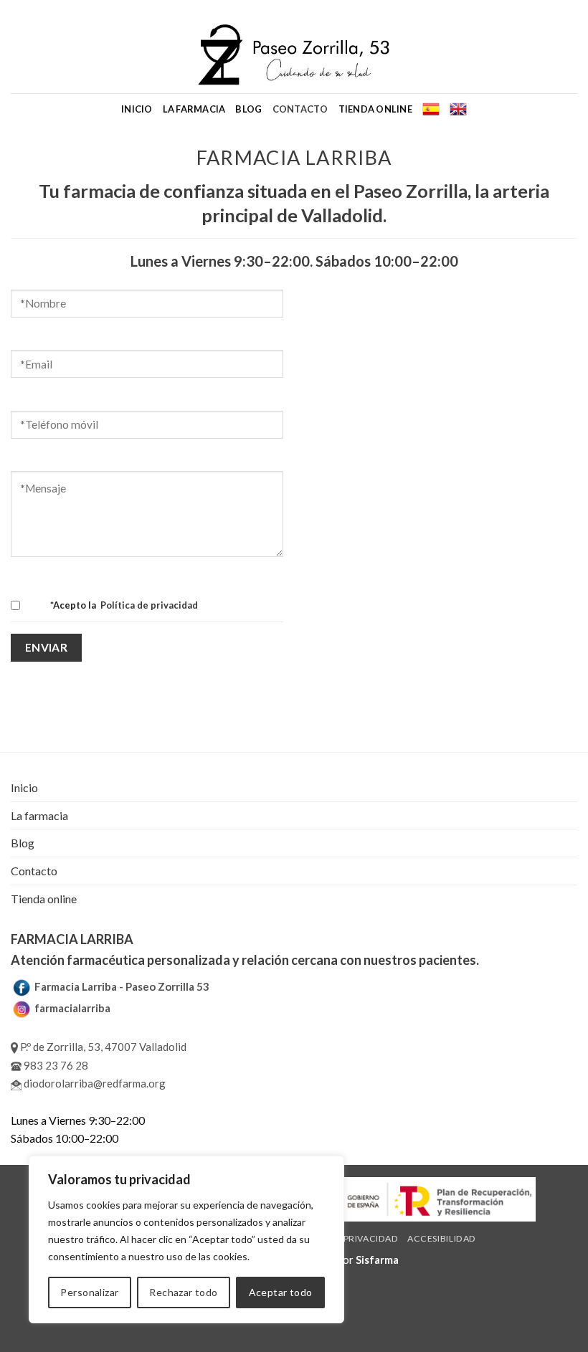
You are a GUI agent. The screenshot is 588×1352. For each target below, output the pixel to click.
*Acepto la (124, 605)
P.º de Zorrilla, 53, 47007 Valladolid (102, 1046)
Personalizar (89, 1292)
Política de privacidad (148, 605)
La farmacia (194, 109)
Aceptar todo (281, 1292)
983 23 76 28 (55, 1065)
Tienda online (375, 109)
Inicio (137, 109)
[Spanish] (431, 109)
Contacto (300, 109)
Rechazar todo (183, 1292)
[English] (458, 109)
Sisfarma (377, 1260)
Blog (248, 109)
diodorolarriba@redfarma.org (94, 1083)
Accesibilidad (441, 1238)
